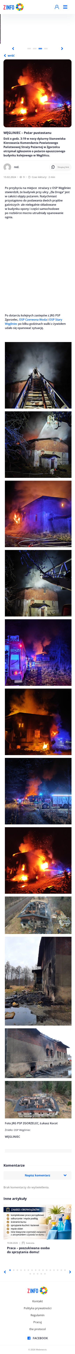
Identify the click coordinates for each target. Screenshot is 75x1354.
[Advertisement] (37, 266)
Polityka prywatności (37, 1308)
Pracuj (37, 1322)
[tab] (29, 48)
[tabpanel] (37, 29)
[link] (33, 319)
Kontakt (37, 1301)
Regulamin (37, 1315)
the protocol (37, 1329)
